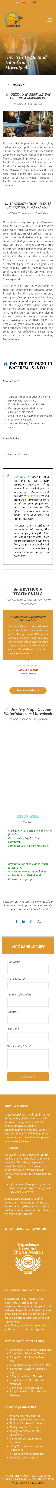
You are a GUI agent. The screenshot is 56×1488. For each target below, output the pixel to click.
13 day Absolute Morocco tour (27, 1419)
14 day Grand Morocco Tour (26, 1415)
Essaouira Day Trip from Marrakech (28, 845)
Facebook (38, 1482)
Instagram (18, 1482)
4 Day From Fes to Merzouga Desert (30, 1364)
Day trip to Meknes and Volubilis (27, 871)
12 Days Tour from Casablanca (27, 1423)
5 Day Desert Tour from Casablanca (30, 1349)
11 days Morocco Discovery (25, 1427)
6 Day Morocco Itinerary (24, 1457)
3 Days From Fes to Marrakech (28, 1376)
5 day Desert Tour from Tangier (28, 1353)
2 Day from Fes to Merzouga (26, 1387)
